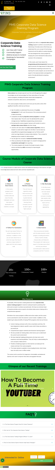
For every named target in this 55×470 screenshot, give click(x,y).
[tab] (27, 424)
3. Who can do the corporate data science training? (16, 430)
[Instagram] (44, 2)
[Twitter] (41, 2)
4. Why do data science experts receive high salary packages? (19, 442)
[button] (9, 8)
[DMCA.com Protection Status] (4, 469)
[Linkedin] (49, 2)
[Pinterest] (49, 5)
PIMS (2, 167)
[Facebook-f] (38, 2)
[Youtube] (47, 2)
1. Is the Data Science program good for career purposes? (18, 424)
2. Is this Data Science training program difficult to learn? (18, 436)
